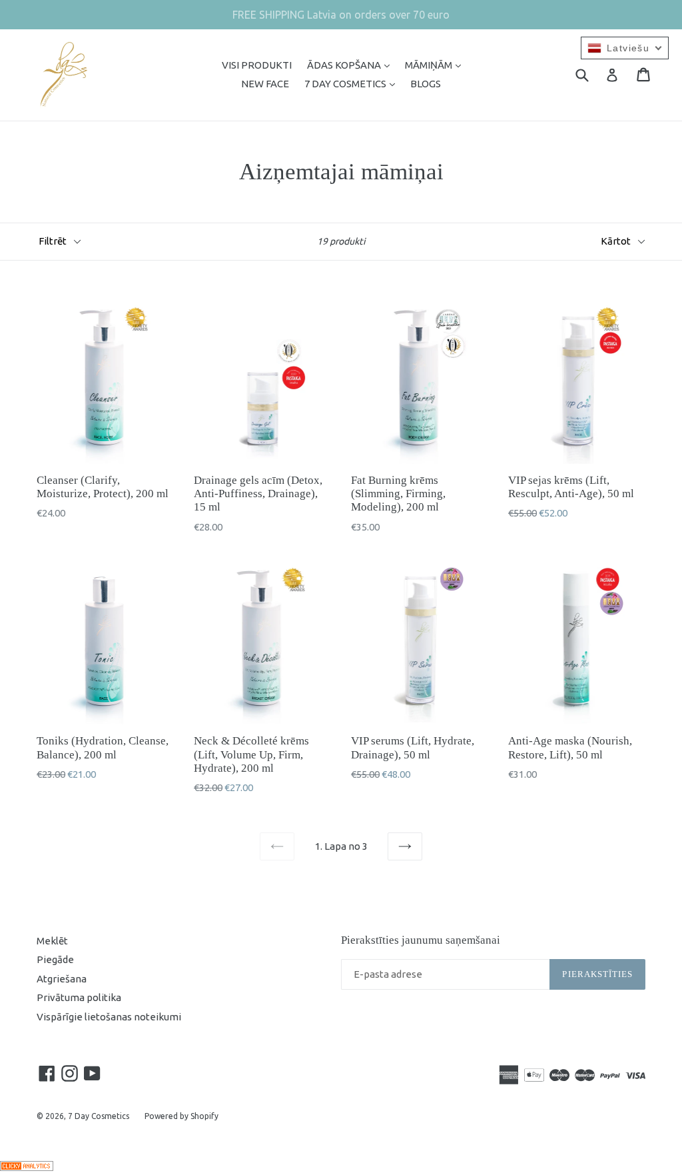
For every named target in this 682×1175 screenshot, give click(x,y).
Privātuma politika (79, 997)
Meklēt (52, 940)
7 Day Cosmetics (98, 1116)
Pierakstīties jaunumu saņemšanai (420, 940)
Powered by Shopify (181, 1116)
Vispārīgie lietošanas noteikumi (109, 1016)
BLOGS (425, 83)
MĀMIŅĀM (436, 65)
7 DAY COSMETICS (353, 83)
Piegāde (55, 959)
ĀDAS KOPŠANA (351, 65)
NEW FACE (265, 83)
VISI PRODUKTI (257, 65)
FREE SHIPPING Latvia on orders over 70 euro (341, 15)
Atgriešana (62, 978)
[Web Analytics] (26, 1167)
